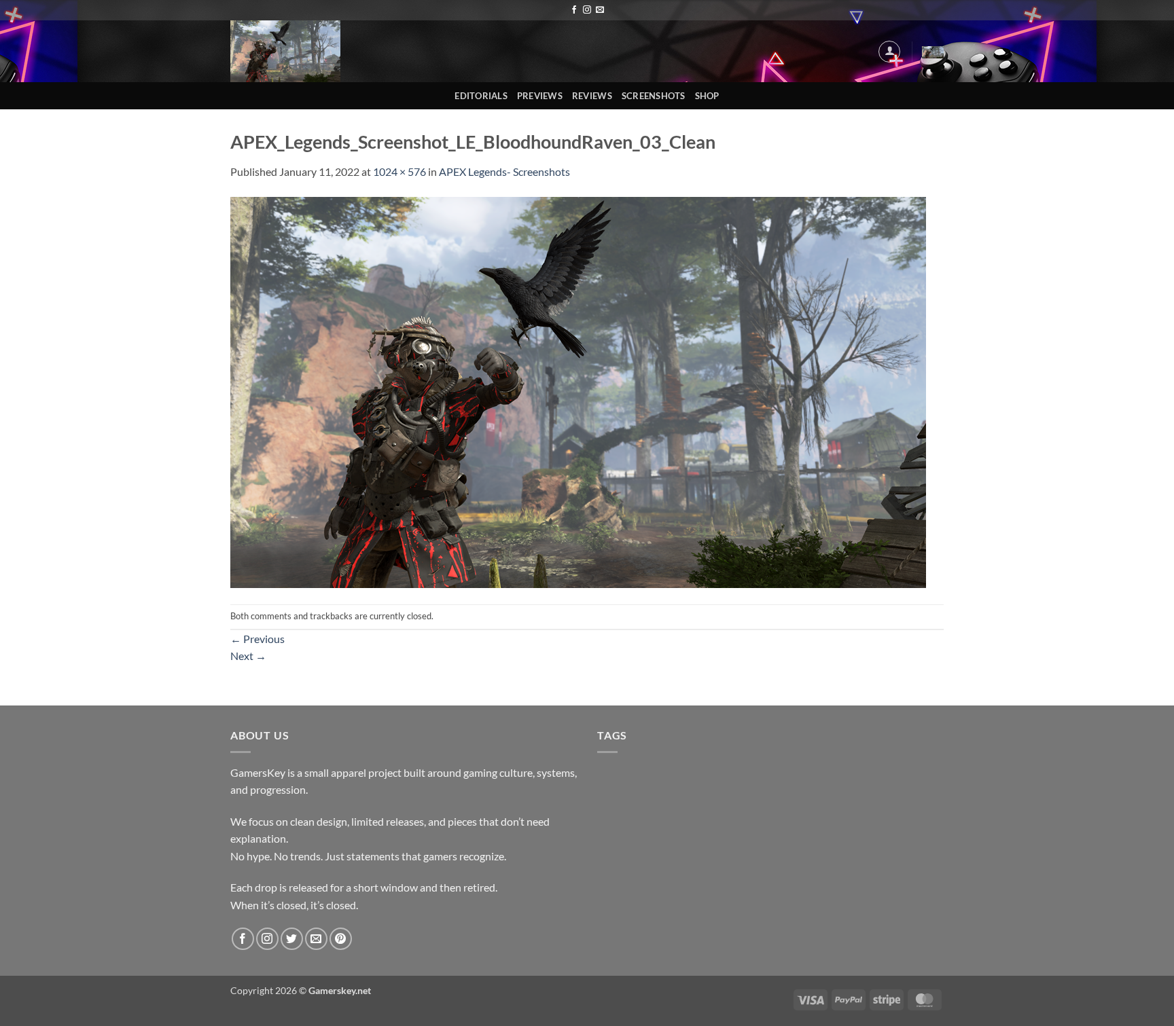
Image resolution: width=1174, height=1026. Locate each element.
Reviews (592, 95)
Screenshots (654, 95)
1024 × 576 (399, 171)
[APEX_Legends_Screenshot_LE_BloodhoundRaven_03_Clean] (578, 390)
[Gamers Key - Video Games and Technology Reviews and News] (286, 51)
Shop (707, 95)
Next (248, 655)
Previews (540, 95)
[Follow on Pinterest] (341, 939)
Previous (257, 638)
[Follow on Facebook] (574, 10)
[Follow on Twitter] (292, 939)
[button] (889, 51)
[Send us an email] (600, 10)
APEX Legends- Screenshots (504, 171)
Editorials (481, 95)
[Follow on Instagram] (587, 10)
